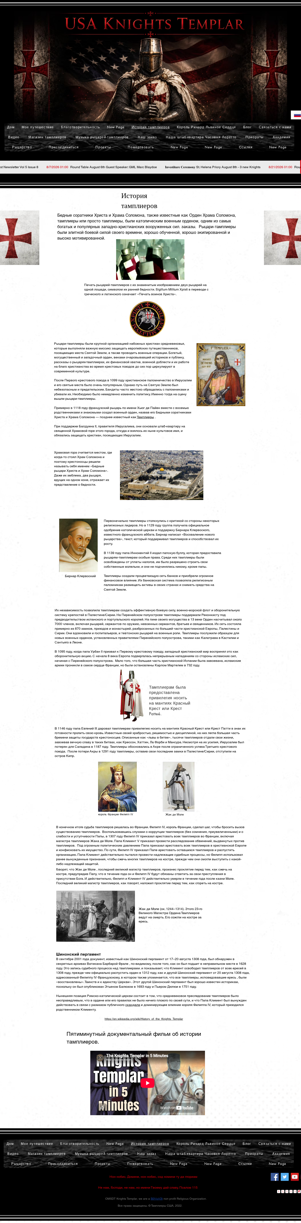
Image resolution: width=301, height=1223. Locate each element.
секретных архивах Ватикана (79, 964)
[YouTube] (295, 1177)
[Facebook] (275, 1177)
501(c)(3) (157, 1198)
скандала (132, 1005)
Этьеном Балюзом (119, 987)
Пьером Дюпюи (166, 987)
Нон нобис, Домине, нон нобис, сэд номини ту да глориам (153, 1177)
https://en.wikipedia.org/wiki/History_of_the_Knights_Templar (144, 1018)
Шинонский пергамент (147, 959)
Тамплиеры (145, 417)
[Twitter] (285, 1177)
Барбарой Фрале (115, 964)
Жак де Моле (85, 869)
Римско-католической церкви (110, 996)
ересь (231, 977)
